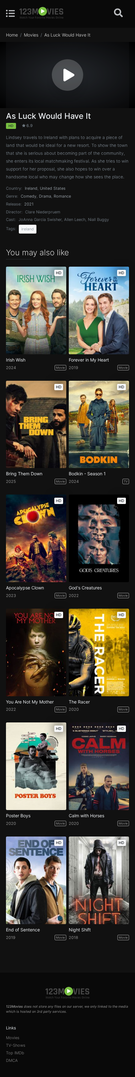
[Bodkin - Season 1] (99, 424)
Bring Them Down (24, 473)
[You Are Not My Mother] (36, 652)
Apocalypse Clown (25, 587)
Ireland (31, 188)
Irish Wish (15, 359)
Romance (62, 196)
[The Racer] (99, 652)
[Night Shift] (99, 880)
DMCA (12, 1060)
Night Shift (80, 929)
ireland (27, 229)
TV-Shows (15, 1045)
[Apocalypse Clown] (36, 538)
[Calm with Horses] (99, 766)
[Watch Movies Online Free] (41, 13)
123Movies (14, 1007)
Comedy (28, 196)
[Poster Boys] (36, 766)
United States (53, 188)
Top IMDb (15, 1053)
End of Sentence (23, 929)
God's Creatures (85, 587)
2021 (29, 204)
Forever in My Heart (89, 359)
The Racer (79, 701)
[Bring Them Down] (36, 424)
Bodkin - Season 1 (87, 473)
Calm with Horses (86, 815)
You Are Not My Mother (30, 701)
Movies (12, 1037)
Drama (45, 196)
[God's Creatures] (99, 538)
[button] (67, 75)
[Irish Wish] (36, 310)
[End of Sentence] (36, 880)
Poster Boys (18, 815)
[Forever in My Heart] (99, 310)
